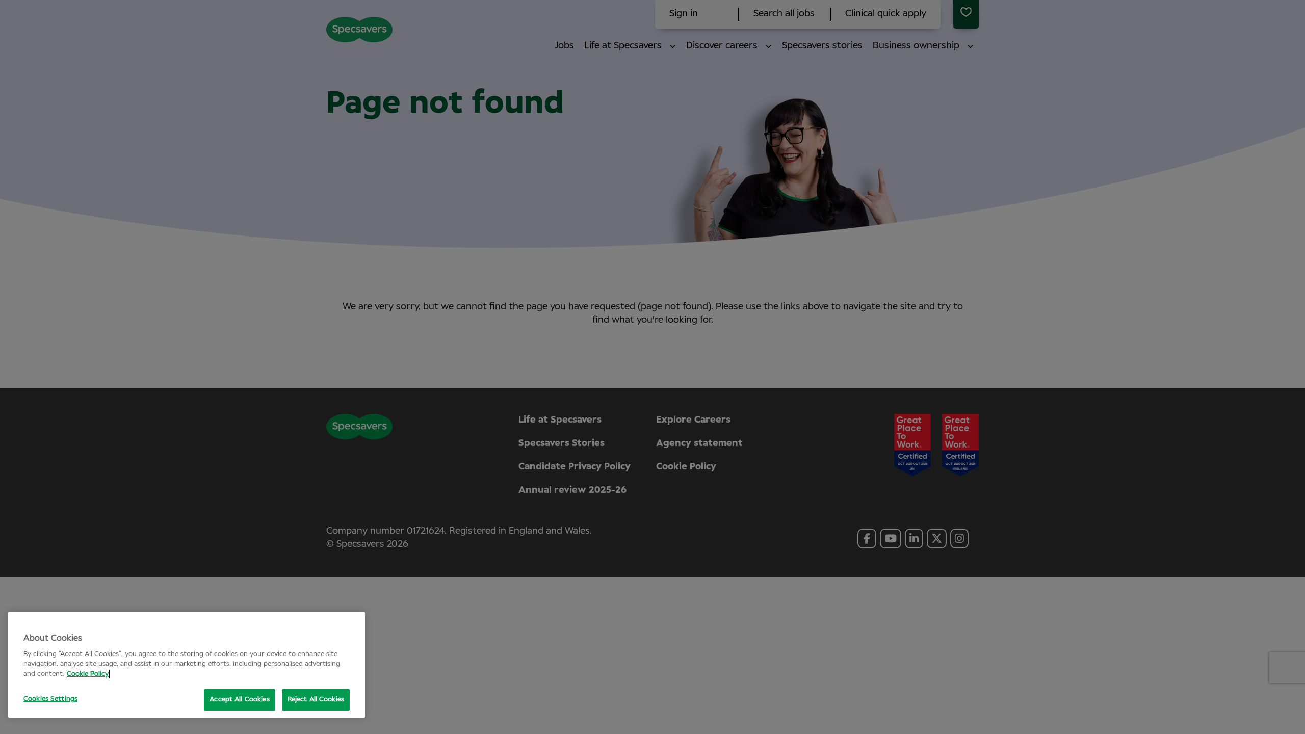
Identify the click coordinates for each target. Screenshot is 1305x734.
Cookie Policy (88, 674)
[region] (186, 665)
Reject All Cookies (316, 699)
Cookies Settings (50, 699)
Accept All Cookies (239, 699)
